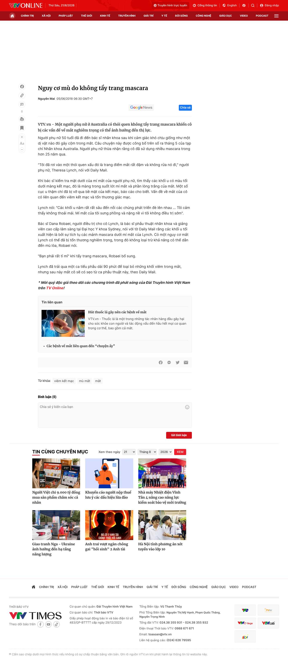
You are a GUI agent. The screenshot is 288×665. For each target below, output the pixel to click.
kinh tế (105, 15)
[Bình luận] (22, 104)
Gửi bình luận (179, 435)
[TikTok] (56, 624)
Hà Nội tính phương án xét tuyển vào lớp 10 (160, 546)
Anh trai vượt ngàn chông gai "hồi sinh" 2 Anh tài (106, 546)
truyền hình (126, 15)
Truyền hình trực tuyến (172, 5)
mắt (98, 381)
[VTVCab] (268, 623)
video (244, 15)
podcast (262, 15)
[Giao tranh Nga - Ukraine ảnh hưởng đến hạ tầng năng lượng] (56, 525)
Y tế (164, 15)
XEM (180, 452)
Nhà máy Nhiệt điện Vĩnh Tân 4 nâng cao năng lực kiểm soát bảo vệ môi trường (162, 497)
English (232, 5)
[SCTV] (245, 636)
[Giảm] (22, 149)
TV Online (54, 288)
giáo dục (225, 15)
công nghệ (203, 15)
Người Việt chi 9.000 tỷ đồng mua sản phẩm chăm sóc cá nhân (56, 497)
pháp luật (66, 15)
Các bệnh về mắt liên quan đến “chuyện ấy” (81, 346)
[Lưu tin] (22, 128)
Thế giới (86, 15)
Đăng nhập (272, 5)
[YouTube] (48, 624)
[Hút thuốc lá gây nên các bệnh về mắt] (63, 323)
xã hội (46, 15)
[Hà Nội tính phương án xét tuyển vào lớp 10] (162, 525)
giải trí (148, 15)
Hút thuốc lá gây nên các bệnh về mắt (117, 312)
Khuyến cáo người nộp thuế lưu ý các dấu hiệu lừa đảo (108, 495)
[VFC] (245, 610)
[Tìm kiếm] (254, 5)
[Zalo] (169, 362)
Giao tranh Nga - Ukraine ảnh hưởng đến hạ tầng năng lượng (53, 549)
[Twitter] (177, 362)
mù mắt (84, 381)
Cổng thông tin (207, 5)
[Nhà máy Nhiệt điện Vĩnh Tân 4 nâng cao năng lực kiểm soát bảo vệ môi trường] (162, 473)
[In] (22, 119)
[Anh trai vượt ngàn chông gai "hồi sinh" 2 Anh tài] (109, 525)
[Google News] (141, 107)
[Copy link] (22, 95)
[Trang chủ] (12, 16)
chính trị (27, 15)
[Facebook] (22, 86)
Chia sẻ (185, 107)
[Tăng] (22, 137)
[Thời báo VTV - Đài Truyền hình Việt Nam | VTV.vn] (25, 5)
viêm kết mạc (64, 381)
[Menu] (276, 16)
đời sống (181, 15)
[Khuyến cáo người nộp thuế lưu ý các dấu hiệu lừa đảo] (109, 473)
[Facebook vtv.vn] (245, 5)
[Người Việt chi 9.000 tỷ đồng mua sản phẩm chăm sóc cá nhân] (56, 473)
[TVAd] (268, 610)
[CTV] (245, 623)
